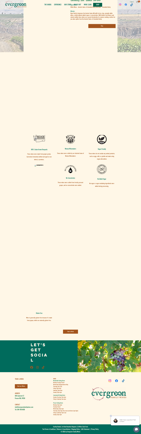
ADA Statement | (86, 429)
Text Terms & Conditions (49, 429)
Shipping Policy (75, 429)
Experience (57, 5)
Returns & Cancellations (63, 429)
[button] (120, 5)
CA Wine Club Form (82, 427)
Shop (97, 5)
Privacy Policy (95, 429)
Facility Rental (57, 427)
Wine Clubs (88, 5)
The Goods (47, 5)
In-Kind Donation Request (69, 427)
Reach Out (77, 5)
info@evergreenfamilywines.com (24, 407)
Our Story (67, 5)
